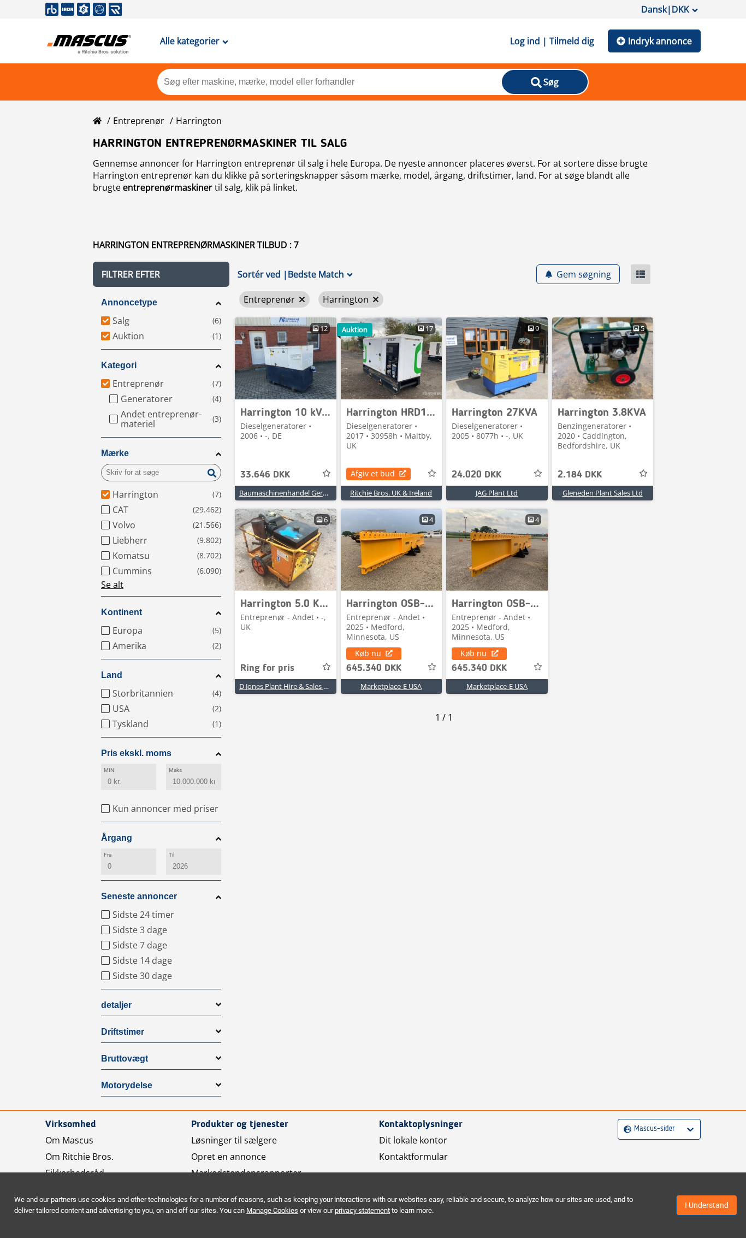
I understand (707, 1205)
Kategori (119, 365)
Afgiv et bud (373, 473)
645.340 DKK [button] (373, 668)
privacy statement (362, 1210)
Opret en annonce (228, 1157)
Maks (175, 770)
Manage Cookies (272, 1210)
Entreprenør (138, 121)
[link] (285, 358)
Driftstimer (122, 1031)
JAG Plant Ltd (497, 493)
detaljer (116, 1005)
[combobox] (625, 1129)
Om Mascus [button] (69, 1140)
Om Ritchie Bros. (79, 1157)
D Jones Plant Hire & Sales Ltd (286, 686)
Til (171, 855)
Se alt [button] (112, 585)
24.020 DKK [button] (476, 475)
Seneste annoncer (139, 896)
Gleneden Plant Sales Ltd (603, 493)
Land (111, 675)
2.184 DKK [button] (580, 475)
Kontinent (121, 612)
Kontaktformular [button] (413, 1157)
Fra (107, 855)
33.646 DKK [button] (265, 475)
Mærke (115, 453)
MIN (109, 770)
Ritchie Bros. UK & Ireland (391, 493)
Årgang (116, 837)
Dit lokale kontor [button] (413, 1140)
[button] (161, 274)
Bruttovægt (124, 1058)
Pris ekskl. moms (136, 753)
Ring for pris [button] (267, 668)
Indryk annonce (660, 41)
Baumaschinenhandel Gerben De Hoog (302, 493)
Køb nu (368, 653)
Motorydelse (126, 1085)
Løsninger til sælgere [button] (234, 1140)
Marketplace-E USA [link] (391, 686)
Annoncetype (129, 302)
